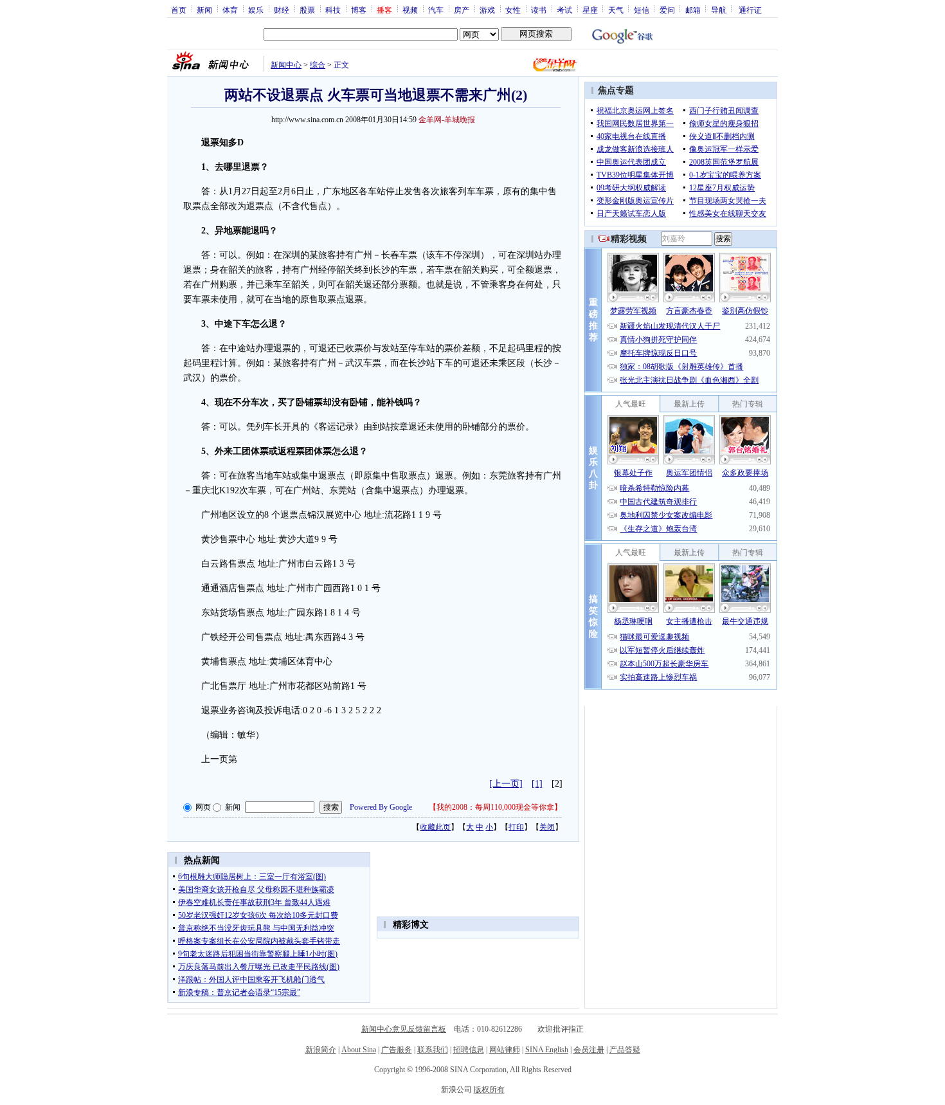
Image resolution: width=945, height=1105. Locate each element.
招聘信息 (468, 1049)
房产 (461, 10)
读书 (538, 10)
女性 (513, 10)
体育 (230, 10)
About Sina (358, 1049)
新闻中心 (286, 64)
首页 (178, 10)
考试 (564, 10)
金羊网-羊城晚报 (447, 119)
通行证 (750, 10)
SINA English (546, 1049)
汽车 (436, 10)
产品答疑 (624, 1049)
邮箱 (693, 10)
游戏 (487, 10)
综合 (317, 64)
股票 (307, 10)
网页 (203, 807)
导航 (718, 10)
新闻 (204, 10)
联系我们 (432, 1049)
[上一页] (506, 784)
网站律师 (504, 1049)
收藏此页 (435, 827)
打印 (516, 827)
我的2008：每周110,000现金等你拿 (495, 807)
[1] (537, 784)
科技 (333, 10)
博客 (358, 10)
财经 (281, 10)
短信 (641, 10)
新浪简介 (320, 1049)
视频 (410, 10)
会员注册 (588, 1049)
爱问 (667, 10)
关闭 (547, 827)
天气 (616, 10)
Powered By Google (381, 807)
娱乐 (256, 10)
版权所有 (489, 1089)
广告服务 (396, 1049)
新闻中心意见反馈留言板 (403, 1029)
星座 (590, 10)
